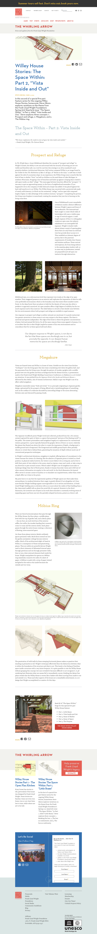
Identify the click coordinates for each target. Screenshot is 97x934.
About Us (70, 21)
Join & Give (44, 21)
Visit (31, 21)
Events (36, 21)
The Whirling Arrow (34, 26)
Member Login (38, 10)
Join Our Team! (70, 901)
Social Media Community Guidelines (33, 904)
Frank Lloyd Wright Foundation (32, 899)
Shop (52, 21)
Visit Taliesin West (51, 894)
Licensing (68, 894)
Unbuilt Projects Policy (73, 903)
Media (27, 896)
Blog (26, 908)
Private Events (60, 21)
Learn (26, 21)
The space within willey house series (67, 727)
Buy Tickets (55, 10)
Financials (28, 894)
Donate (47, 10)
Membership (69, 896)
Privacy (27, 910)
